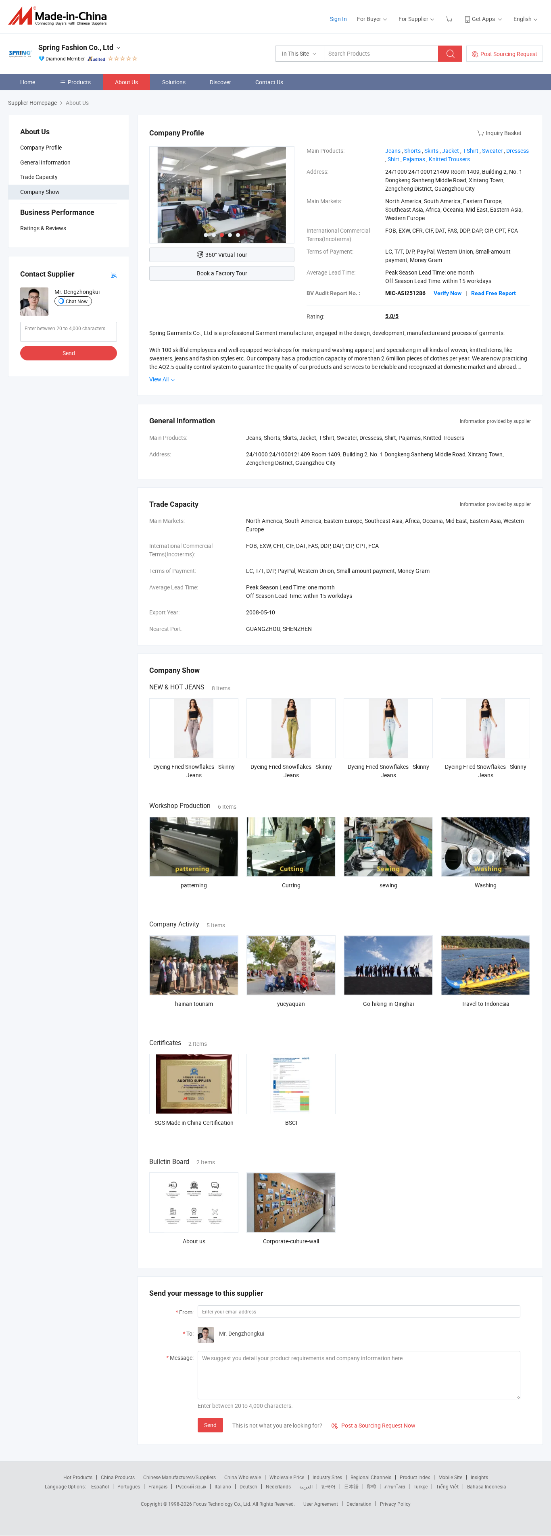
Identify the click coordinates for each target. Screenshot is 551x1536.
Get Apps (483, 19)
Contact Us (269, 82)
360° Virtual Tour (226, 254)
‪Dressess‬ (517, 150)
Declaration (359, 1504)
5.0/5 (392, 316)
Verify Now (447, 293)
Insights (479, 1477)
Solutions (174, 82)
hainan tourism (194, 1003)
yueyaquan (291, 1003)
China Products (118, 1477)
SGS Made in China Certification (194, 1122)
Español (100, 1486)
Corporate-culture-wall (291, 1241)
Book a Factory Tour (222, 273)
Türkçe (420, 1486)
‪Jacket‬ (450, 150)
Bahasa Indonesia (486, 1486)
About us (194, 1241)
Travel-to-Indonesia (485, 1003)
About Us (126, 82)
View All (159, 379)
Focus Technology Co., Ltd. (223, 1504)
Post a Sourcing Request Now (373, 1425)
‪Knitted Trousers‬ (449, 159)
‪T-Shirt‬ (470, 150)
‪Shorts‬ (412, 150)
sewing (388, 885)
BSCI (291, 1122)
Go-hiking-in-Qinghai (388, 1003)
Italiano (223, 1486)
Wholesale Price (286, 1477)
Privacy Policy (395, 1504)
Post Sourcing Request (508, 54)
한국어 (328, 1486)
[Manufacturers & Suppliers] (60, 15)
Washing (486, 885)
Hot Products (77, 1477)
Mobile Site (450, 1477)
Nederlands (278, 1486)
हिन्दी (371, 1486)
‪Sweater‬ (492, 150)
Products (79, 82)
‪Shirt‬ (393, 159)
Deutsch (248, 1486)
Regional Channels (371, 1477)
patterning (194, 885)
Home (27, 82)
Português (128, 1486)
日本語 (351, 1486)
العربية (306, 1486)
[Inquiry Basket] (450, 19)
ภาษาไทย (394, 1486)
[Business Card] (114, 273)
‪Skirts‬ (431, 150)
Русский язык (191, 1486)
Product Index (415, 1477)
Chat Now (77, 301)
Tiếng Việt (447, 1486)
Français (157, 1486)
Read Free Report (493, 293)
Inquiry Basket (504, 133)
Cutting (291, 885)
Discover (220, 82)
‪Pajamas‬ (414, 159)
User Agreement (320, 1504)
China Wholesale (242, 1477)
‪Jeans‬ (393, 150)
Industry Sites (327, 1477)
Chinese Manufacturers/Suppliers (179, 1477)
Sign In (338, 19)
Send (69, 353)
